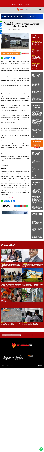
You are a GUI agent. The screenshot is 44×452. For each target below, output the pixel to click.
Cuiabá (33, 157)
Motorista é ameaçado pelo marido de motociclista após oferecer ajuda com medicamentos (37, 83)
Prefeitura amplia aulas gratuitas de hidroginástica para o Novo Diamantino (37, 167)
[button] (41, 3)
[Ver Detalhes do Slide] (22, 16)
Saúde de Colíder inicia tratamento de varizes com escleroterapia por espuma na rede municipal (37, 114)
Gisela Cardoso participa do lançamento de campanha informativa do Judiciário (37, 66)
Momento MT (17, 29)
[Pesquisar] (19, 335)
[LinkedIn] (1, 31)
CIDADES (20, 4)
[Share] (1, 33)
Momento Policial (36, 79)
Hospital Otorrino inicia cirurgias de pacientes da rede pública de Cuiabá (37, 160)
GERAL (33, 49)
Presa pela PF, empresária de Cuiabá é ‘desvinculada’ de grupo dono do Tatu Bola (37, 98)
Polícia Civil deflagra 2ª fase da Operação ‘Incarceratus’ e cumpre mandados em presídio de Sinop (32, 304)
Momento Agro (35, 188)
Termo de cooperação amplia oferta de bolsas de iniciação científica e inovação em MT (32, 324)
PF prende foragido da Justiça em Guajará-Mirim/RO (37, 51)
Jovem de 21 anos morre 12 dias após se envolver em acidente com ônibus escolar (11, 324)
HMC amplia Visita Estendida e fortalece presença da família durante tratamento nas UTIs (37, 175)
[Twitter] (1, 26)
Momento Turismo (36, 217)
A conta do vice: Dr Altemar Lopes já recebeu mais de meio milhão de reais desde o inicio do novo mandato (32, 265)
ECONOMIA (14, 4)
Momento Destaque (36, 111)
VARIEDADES (27, 4)
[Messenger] (1, 28)
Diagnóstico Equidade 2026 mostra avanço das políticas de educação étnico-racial (37, 44)
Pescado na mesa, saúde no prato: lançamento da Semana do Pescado (36, 191)
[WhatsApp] (1, 21)
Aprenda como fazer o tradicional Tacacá (37, 208)
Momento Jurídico (36, 63)
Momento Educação (36, 41)
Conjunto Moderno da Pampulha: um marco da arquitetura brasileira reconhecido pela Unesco (37, 221)
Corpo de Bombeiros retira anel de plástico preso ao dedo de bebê (11, 304)
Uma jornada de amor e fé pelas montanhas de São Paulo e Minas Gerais (37, 228)
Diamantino (34, 164)
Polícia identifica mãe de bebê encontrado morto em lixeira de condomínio (37, 90)
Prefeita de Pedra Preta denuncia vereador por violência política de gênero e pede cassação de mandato (10, 265)
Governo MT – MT (8, 197)
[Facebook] (1, 24)
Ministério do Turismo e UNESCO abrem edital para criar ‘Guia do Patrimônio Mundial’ (37, 235)
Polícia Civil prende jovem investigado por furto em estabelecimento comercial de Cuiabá (32, 285)
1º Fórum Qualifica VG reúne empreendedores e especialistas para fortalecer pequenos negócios (37, 133)
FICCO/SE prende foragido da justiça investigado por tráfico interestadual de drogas (37, 58)
